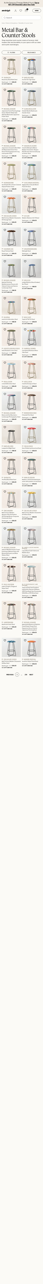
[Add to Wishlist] (5, 58)
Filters (12, 52)
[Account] (15, 10)
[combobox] (21, 17)
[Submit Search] (4, 17)
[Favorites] (20, 10)
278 (26, 674)
